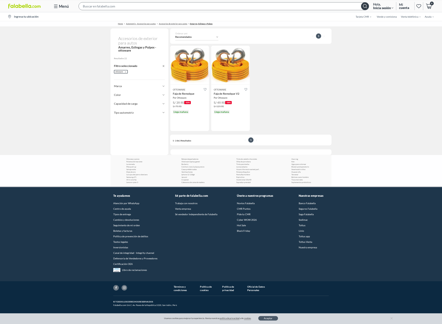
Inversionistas (120, 247)
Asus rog (294, 159)
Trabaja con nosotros (186, 203)
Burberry (184, 164)
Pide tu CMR (244, 214)
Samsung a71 (131, 177)
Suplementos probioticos (301, 182)
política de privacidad (229, 318)
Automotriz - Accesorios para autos (141, 24)
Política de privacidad (228, 288)
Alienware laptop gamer (190, 162)
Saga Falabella (306, 214)
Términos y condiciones (180, 288)
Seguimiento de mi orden (126, 225)
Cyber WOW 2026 (247, 219)
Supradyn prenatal (243, 182)
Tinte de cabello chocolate (246, 159)
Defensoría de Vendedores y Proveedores (135, 258)
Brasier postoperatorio (300, 167)
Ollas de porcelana (243, 162)
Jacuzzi (184, 177)
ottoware (119, 72)
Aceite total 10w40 (243, 180)
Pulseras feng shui (243, 172)
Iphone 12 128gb (188, 174)
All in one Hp (131, 180)
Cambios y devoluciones (126, 219)
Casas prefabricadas (189, 169)
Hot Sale (241, 225)
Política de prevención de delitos (130, 236)
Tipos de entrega (122, 214)
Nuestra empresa (308, 247)
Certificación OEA (123, 263)
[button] (224, 6)
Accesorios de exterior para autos (173, 24)
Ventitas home (187, 172)
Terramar (294, 174)
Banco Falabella (307, 203)
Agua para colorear (298, 164)
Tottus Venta (305, 241)
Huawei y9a (296, 172)
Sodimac (303, 219)
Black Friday (243, 230)
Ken (293, 162)
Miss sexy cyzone (132, 159)
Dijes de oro (131, 172)
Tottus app (304, 236)
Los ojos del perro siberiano (137, 174)
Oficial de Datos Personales (256, 288)
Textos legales (120, 241)
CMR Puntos (244, 208)
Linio (301, 230)
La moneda (130, 164)
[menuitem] (361, 16)
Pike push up (131, 167)
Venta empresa (183, 208)
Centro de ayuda (122, 208)
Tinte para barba (242, 164)
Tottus (302, 225)
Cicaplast (185, 180)
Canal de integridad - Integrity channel (133, 252)
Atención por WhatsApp (126, 203)
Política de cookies (206, 288)
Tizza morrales (297, 180)
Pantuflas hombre (243, 174)
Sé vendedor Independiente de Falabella (196, 214)
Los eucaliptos (241, 167)
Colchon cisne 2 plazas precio (192, 167)
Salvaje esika (131, 169)
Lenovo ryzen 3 (132, 182)
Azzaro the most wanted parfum (248, 169)
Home (120, 24)
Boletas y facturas (122, 230)
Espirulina (240, 177)
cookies (247, 318)
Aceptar (268, 318)
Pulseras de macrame (134, 162)
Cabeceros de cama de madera (192, 182)
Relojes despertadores (189, 159)
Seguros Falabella (308, 208)
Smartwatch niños (298, 169)
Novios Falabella (246, 203)
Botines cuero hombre (300, 177)
